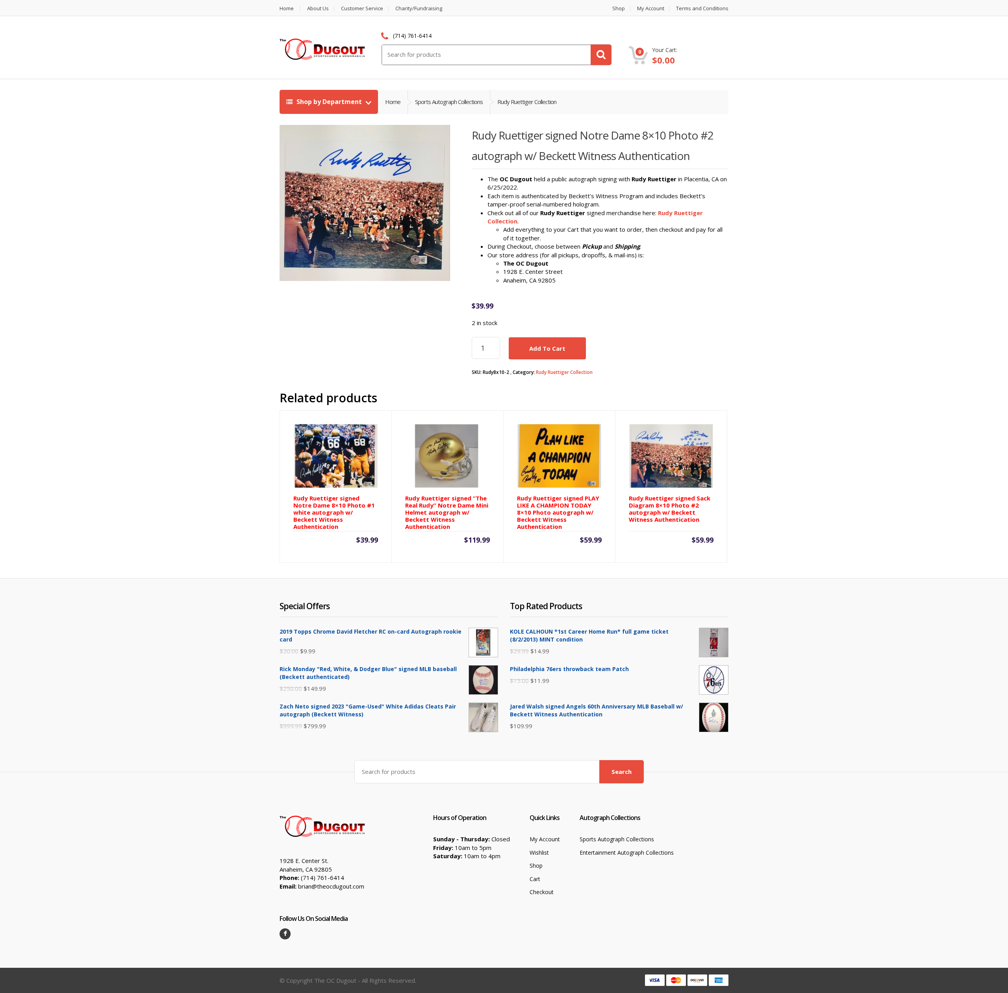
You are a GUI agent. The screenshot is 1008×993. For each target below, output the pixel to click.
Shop (618, 8)
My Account (650, 8)
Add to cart (547, 348)
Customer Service (362, 8)
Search (621, 771)
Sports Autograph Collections (617, 839)
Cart (535, 879)
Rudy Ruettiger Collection (564, 372)
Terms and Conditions (702, 8)
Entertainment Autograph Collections (627, 852)
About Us (318, 8)
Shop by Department (329, 101)
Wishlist (539, 852)
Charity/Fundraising (418, 8)
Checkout (542, 892)
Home (287, 8)
